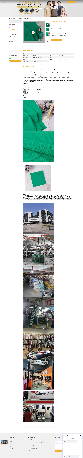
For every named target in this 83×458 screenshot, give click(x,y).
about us (44, 1)
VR (57, 1)
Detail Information (29, 46)
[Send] (80, 456)
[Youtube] (33, 451)
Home (40, 1)
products (49, 1)
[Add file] (64, 456)
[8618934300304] (35, 451)
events (54, 1)
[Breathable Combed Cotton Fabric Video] (34, 31)
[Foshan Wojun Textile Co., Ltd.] (3, 2)
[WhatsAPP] (10, 58)
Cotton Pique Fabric (19, 18)
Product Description (44, 46)
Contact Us (11, 448)
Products (14, 18)
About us (10, 441)
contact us (62, 1)
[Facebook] (31, 451)
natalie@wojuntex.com (15, 53)
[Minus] (80, 435)
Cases (10, 446)
